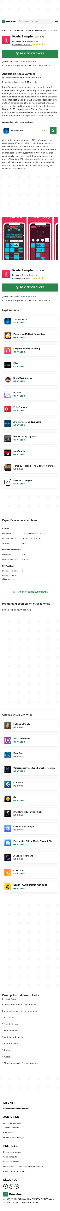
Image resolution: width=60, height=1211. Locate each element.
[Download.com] (9, 21)
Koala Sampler (28, 36)
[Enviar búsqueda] (20, 21)
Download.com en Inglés (14, 1137)
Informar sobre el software (32, 592)
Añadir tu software (11, 1128)
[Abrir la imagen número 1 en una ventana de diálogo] (40, 238)
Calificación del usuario (22, 44)
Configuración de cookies (14, 1171)
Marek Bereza (11, 999)
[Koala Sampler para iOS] (6, 40)
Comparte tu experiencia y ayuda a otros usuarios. (26, 65)
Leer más (33, 82)
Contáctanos (8, 1132)
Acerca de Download (12, 1123)
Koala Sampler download (14, 609)
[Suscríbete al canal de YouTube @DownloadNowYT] (17, 1186)
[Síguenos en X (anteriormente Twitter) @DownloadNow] (11, 1186)
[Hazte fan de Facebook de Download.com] (5, 1186)
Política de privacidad (12, 1152)
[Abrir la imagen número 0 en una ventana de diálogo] (14, 238)
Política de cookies (11, 1161)
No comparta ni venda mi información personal (23, 1166)
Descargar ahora (32, 53)
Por (20, 41)
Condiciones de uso (12, 1157)
